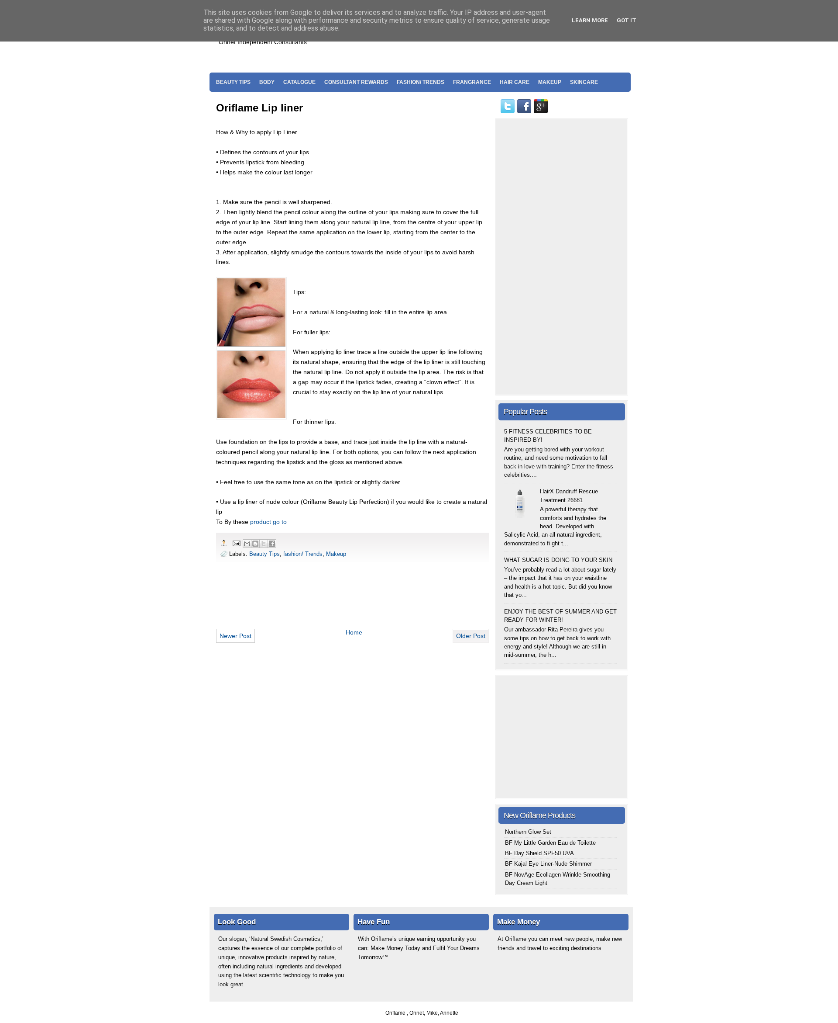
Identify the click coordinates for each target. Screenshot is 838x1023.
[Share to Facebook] (272, 543)
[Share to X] (263, 543)
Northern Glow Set (528, 832)
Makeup (549, 82)
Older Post (470, 635)
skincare (584, 82)
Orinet (416, 1013)
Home (354, 632)
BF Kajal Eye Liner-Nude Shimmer (548, 863)
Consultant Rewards (356, 82)
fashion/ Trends (420, 82)
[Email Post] (236, 543)
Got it (626, 20)
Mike (432, 1013)
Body (267, 82)
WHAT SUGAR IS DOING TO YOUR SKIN (558, 560)
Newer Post (235, 635)
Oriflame (396, 1013)
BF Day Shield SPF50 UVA (539, 853)
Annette (449, 1013)
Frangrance (472, 82)
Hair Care (514, 82)
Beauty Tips (233, 82)
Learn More (590, 20)
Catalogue (299, 82)
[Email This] (247, 543)
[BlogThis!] (255, 543)
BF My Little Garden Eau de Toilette (550, 842)
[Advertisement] (523, 44)
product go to (268, 521)
